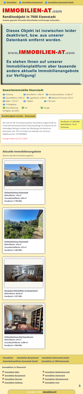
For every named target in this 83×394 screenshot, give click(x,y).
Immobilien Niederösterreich (57, 372)
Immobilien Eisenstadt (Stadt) (61, 2)
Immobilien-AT (49, 392)
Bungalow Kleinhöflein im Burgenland (21, 291)
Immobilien (12, 2)
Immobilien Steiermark (55, 375)
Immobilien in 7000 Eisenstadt (55, 361)
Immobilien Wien (12, 372)
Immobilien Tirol (52, 382)
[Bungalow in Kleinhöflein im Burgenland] (23, 288)
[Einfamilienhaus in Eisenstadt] (23, 190)
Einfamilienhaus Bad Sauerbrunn (18, 337)
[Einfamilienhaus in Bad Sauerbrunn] (23, 334)
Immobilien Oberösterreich (56, 379)
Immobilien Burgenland (32, 2)
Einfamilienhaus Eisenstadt (16, 192)
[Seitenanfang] (79, 386)
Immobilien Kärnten (13, 379)
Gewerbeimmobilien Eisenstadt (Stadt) (20, 361)
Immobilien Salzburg (13, 382)
